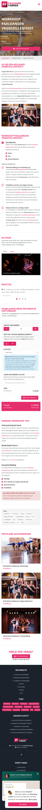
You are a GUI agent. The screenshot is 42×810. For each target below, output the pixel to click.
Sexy (14, 519)
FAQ (21, 693)
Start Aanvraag (30, 398)
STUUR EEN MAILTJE (22, 656)
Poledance (21, 519)
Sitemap (21, 690)
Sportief (37, 710)
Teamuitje (36, 707)
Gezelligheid (7, 519)
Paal (33, 516)
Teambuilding (7, 710)
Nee (12, 344)
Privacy (21, 684)
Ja (6, 344)
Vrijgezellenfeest (9, 516)
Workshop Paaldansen (21, 726)
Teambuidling (19, 516)
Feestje (27, 516)
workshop (30, 220)
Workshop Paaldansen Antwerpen (21, 729)
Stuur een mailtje (22, 747)
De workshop (21, 770)
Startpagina (5, 58)
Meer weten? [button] (33, 799)
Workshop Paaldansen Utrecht (21, 723)
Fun (32, 710)
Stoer (22, 522)
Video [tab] (12, 251)
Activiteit (29, 514)
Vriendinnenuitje (8, 707)
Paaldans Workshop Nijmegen (21, 720)
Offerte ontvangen (22, 49)
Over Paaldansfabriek (21, 675)
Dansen (22, 514)
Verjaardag (16, 710)
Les (18, 522)
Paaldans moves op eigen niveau (19, 185)
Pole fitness (28, 519)
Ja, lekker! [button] (23, 804)
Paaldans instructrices (22, 192)
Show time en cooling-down (17, 208)
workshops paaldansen (15, 88)
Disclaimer (21, 687)
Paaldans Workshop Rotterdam (21, 733)
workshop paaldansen (20, 169)
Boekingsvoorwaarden (21, 678)
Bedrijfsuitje (18, 707)
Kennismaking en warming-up (18, 167)
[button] (4, 264)
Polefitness (23, 704)
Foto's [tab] (5, 251)
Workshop (15, 514)
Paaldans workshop (9, 522)
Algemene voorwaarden (21, 681)
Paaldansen (7, 514)
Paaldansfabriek (19, 74)
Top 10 (14, 460)
